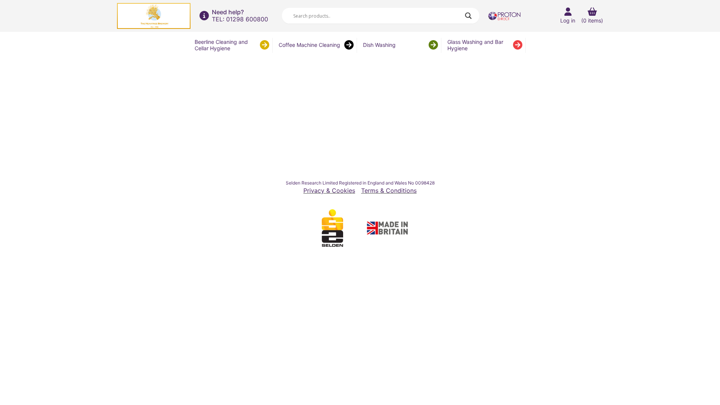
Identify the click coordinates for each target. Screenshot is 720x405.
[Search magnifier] (468, 15)
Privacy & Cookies (329, 190)
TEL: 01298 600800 (240, 19)
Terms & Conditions (389, 190)
